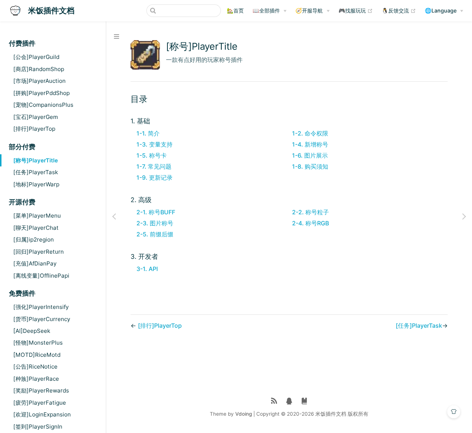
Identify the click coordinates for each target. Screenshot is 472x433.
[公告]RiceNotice (35, 366)
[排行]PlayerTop (34, 128)
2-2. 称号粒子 (310, 212)
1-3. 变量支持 (154, 144)
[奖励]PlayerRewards (41, 390)
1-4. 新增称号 (310, 144)
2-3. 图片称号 (154, 223)
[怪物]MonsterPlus (38, 342)
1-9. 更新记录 (154, 177)
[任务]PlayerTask (35, 172)
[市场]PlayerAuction (39, 80)
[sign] (304, 401)
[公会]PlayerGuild (36, 56)
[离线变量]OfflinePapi (41, 275)
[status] (274, 401)
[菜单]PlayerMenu (37, 215)
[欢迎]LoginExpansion (42, 414)
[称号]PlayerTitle (35, 160)
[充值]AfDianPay (34, 263)
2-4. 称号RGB (310, 223)
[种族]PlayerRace (36, 378)
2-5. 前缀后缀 (154, 234)
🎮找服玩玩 (356, 10)
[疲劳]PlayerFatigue (39, 402)
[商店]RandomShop (38, 69)
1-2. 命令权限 (310, 133)
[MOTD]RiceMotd (36, 354)
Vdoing (243, 414)
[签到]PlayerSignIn (37, 426)
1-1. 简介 (148, 133)
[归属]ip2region (33, 239)
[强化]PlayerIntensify (41, 306)
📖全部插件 (266, 10)
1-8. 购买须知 (310, 166)
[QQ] (289, 401)
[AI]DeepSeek (31, 330)
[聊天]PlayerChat (36, 227)
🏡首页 (235, 10)
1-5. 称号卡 (151, 155)
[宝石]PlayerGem (35, 116)
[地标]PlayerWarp (36, 184)
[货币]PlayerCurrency (41, 319)
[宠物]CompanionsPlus (43, 104)
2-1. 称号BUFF (155, 212)
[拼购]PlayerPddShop (41, 92)
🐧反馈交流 (399, 10)
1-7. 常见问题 (153, 166)
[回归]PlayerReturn (38, 251)
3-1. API (147, 268)
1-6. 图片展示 (310, 155)
